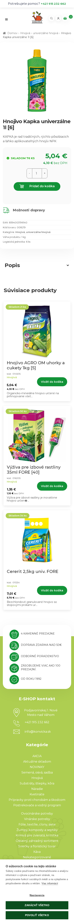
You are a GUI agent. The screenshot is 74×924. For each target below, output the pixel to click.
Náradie (37, 789)
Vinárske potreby (37, 819)
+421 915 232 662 (53, 3)
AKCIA (37, 756)
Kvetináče (37, 794)
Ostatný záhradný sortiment (37, 841)
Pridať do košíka (42, 186)
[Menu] (6, 19)
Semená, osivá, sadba (37, 772)
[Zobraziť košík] (65, 18)
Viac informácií (50, 883)
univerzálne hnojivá (45, 33)
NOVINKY (37, 767)
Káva (37, 852)
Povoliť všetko (37, 915)
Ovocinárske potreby (37, 813)
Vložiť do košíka (52, 381)
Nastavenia (37, 895)
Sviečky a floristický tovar (37, 846)
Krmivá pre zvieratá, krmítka (37, 835)
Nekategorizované (37, 857)
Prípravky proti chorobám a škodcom (37, 800)
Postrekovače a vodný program (37, 805)
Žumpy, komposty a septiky (37, 830)
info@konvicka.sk (38, 731)
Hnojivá (25, 33)
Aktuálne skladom (37, 761)
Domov (12, 33)
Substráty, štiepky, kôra (37, 783)
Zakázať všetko (37, 905)
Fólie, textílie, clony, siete (37, 824)
